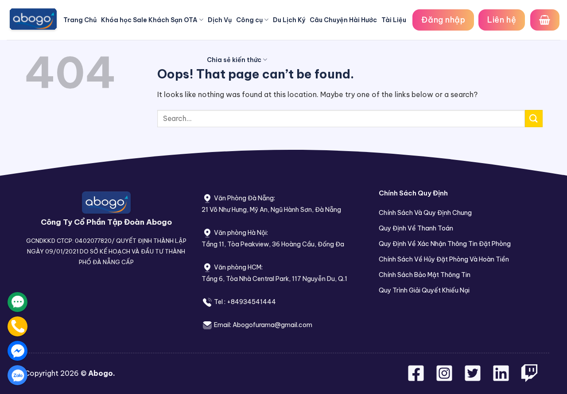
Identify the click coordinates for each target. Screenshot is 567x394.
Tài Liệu (393, 20)
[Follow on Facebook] (417, 378)
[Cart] (544, 19)
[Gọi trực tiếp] (17, 326)
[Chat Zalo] (17, 375)
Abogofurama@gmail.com (272, 325)
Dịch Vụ (220, 20)
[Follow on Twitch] (529, 378)
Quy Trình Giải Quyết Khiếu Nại (424, 290)
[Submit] (534, 118)
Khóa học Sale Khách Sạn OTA (149, 20)
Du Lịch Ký (289, 20)
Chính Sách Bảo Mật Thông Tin (424, 275)
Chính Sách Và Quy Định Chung (425, 213)
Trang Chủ (80, 20)
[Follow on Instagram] (445, 378)
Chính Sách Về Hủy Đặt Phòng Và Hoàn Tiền (444, 259)
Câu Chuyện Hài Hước (343, 20)
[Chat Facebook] (17, 351)
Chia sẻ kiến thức (234, 60)
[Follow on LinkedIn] (501, 378)
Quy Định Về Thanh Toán (416, 228)
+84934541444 (251, 302)
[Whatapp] (17, 302)
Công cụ (249, 20)
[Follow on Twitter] (473, 378)
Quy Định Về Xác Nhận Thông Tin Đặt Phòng (445, 244)
